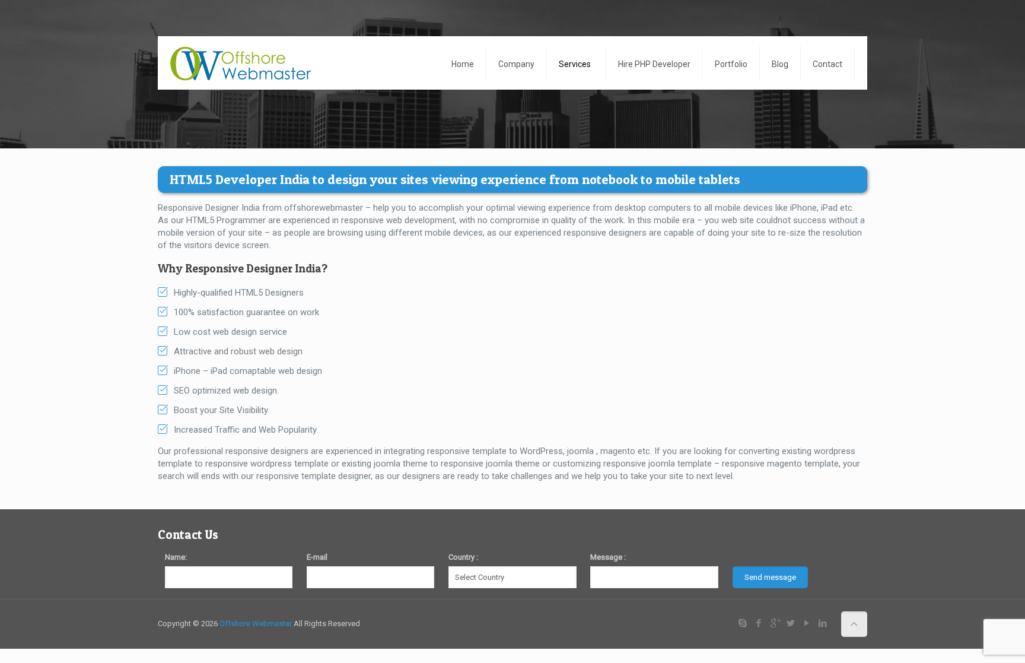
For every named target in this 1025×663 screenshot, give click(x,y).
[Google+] (775, 623)
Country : (463, 557)
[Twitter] (791, 623)
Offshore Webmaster (255, 623)
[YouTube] (807, 623)
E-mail (317, 557)
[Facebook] (759, 623)
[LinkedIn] (823, 623)
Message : (608, 557)
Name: (176, 557)
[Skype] (743, 623)
